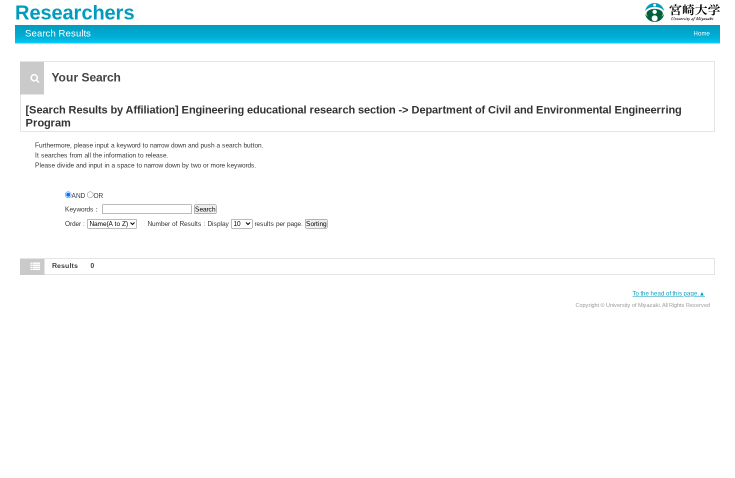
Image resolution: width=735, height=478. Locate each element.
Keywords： (82, 209)
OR (98, 196)
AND (79, 196)
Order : (76, 224)
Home (702, 33)
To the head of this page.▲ (668, 293)
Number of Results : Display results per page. (226, 224)
